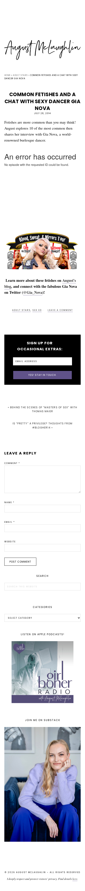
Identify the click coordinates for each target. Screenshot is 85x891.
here (74, 879)
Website (10, 541)
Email (9, 522)
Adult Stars (21, 310)
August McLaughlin (42, 50)
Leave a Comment (60, 310)
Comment (12, 463)
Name (9, 502)
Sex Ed (37, 310)
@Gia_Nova (32, 292)
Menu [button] (42, 8)
